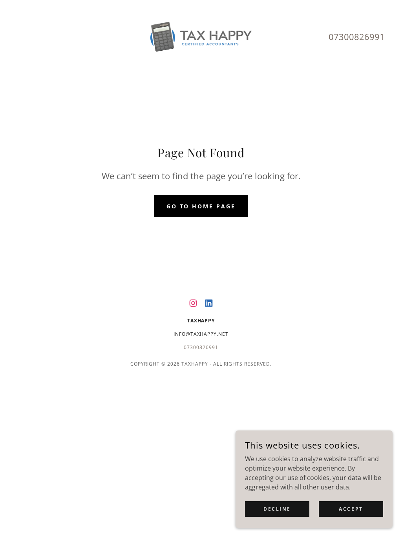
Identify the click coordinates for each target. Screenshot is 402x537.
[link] (201, 36)
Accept (351, 509)
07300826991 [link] (357, 36)
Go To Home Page (201, 206)
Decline (277, 509)
